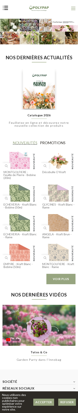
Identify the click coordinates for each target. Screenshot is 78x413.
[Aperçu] (6, 166)
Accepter (43, 402)
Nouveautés (25, 142)
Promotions (52, 142)
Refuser (67, 402)
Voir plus (61, 279)
